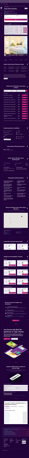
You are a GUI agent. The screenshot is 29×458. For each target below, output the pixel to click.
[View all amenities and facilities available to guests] (27, 128)
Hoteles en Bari (6, 418)
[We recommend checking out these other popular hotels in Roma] (27, 241)
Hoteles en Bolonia (7, 419)
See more (26, 259)
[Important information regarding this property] (27, 158)
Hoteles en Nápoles (7, 417)
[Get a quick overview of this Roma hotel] (27, 64)
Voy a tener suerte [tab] (21, 406)
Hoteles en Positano (7, 420)
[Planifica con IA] (1, 11)
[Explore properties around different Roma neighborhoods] (27, 256)
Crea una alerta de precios (17, 316)
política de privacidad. (22, 395)
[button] (1, 4)
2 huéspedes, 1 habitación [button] (8, 17)
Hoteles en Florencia (7, 414)
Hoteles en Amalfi (7, 422)
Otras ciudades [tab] (7, 406)
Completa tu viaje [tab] (7, 408)
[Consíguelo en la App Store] (24, 443)
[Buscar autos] (1, 9)
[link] (12, 265)
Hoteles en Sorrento (7, 415)
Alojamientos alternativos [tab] (14, 406)
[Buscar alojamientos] (1, 8)
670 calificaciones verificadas (13, 13)
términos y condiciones (16, 395)
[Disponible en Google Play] (24, 441)
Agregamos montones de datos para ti (9, 432)
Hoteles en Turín (7, 421)
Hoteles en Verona (7, 416)
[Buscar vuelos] (1, 6)
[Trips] (1, 13)
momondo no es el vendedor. (8, 431)
